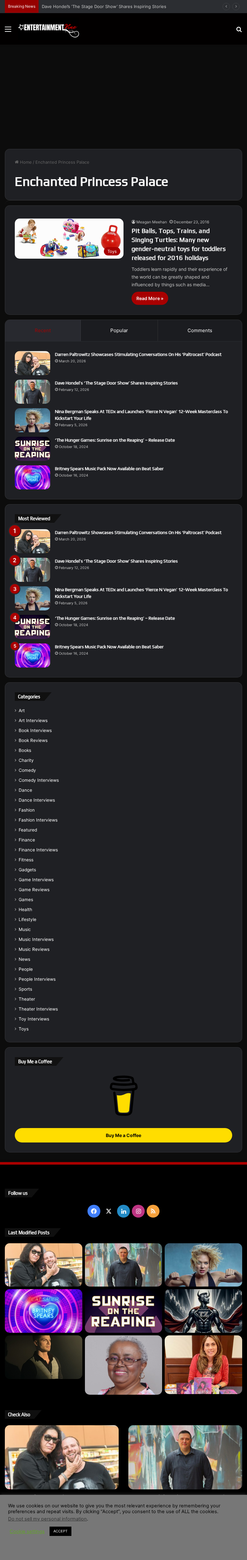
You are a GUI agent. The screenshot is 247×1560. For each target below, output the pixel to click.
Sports (25, 989)
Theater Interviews (38, 1009)
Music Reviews (34, 949)
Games (26, 899)
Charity (26, 760)
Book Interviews (35, 730)
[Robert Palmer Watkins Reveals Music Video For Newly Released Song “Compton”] (43, 1357)
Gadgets (27, 869)
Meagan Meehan (151, 222)
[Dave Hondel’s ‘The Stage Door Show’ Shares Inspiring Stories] (32, 392)
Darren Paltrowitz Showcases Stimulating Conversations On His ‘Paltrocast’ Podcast (138, 354)
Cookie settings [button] (27, 1531)
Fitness (26, 859)
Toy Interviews (34, 1018)
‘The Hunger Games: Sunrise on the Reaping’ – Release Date (115, 440)
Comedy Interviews (39, 780)
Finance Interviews (38, 849)
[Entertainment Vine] (48, 29)
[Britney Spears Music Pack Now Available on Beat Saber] (32, 477)
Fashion (27, 810)
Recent (43, 330)
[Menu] (8, 31)
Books (25, 750)
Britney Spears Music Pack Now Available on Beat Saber (109, 468)
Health (25, 909)
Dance (25, 790)
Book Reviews (33, 740)
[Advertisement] (123, 99)
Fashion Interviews (38, 820)
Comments (200, 330)
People (26, 969)
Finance (27, 839)
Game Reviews (34, 889)
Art (22, 710)
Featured (28, 829)
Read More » (149, 298)
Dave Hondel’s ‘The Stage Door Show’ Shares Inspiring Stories (116, 382)
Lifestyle (27, 919)
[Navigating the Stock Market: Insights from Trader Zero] (203, 1311)
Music (25, 929)
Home (25, 162)
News (24, 959)
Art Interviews (33, 720)
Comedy (27, 770)
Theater (27, 999)
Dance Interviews (37, 800)
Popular (119, 330)
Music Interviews (36, 939)
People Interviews (37, 979)
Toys (24, 1028)
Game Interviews (36, 879)
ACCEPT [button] (60, 1531)
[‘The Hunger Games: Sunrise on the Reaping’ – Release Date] (32, 449)
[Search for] (239, 31)
